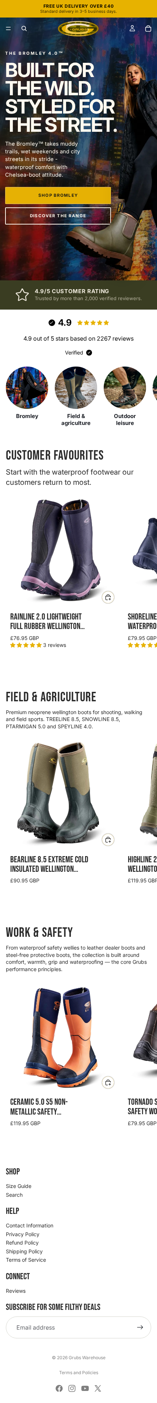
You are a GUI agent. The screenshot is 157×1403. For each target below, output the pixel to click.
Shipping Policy (24, 1251)
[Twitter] (97, 1388)
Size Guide (18, 1186)
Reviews (16, 1291)
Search (14, 1195)
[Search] (24, 28)
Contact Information (29, 1225)
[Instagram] (72, 1388)
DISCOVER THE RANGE (58, 215)
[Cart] (148, 28)
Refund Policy (22, 1242)
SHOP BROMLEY (58, 195)
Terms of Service (26, 1260)
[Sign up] (140, 1327)
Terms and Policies (78, 1372)
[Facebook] (59, 1388)
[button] (8, 28)
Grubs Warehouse (87, 1357)
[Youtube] (85, 1388)
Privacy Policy (22, 1234)
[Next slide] (143, 574)
